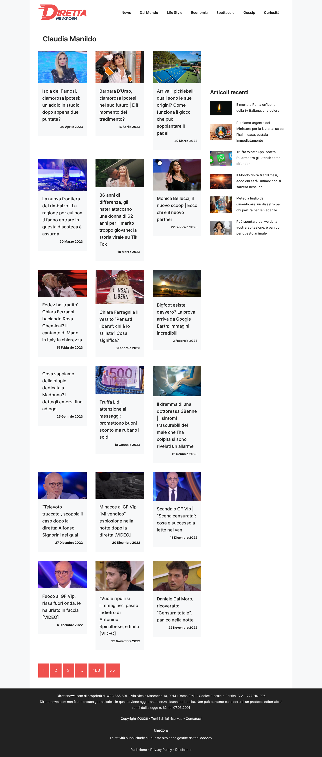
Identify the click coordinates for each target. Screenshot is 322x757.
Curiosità (271, 12)
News (126, 12)
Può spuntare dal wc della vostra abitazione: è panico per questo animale (258, 227)
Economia (199, 12)
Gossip (249, 12)
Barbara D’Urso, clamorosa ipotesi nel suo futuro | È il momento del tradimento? (118, 105)
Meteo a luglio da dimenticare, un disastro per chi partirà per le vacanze (258, 204)
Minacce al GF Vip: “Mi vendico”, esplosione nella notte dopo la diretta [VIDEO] (118, 521)
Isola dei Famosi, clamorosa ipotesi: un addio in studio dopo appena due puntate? (61, 105)
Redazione (139, 750)
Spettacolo (225, 12)
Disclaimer (183, 750)
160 (96, 670)
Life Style (174, 12)
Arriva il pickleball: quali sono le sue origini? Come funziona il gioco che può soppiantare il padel (176, 112)
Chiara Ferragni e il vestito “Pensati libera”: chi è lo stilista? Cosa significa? (118, 326)
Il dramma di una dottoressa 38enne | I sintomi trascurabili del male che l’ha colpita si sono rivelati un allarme (177, 425)
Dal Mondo (149, 12)
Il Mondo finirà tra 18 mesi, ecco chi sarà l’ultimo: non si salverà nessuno (258, 181)
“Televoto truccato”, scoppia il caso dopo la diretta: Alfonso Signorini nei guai (62, 521)
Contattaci (194, 718)
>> (113, 670)
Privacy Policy (161, 750)
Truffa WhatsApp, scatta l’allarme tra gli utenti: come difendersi (258, 158)
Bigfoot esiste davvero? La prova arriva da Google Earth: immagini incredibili (176, 319)
